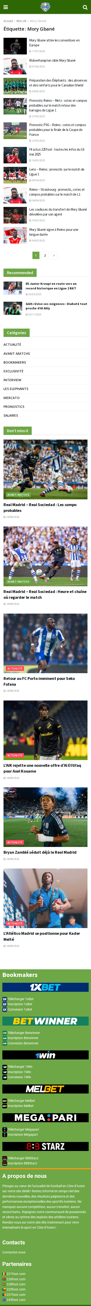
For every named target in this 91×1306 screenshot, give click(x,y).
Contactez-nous (13, 1252)
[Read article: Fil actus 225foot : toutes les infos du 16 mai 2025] (15, 155)
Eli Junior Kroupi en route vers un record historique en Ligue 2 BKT (51, 286)
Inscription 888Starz (22, 1163)
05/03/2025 (35, 294)
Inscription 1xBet (19, 1004)
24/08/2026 (12, 517)
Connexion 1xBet (19, 1009)
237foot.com (16, 1294)
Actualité (12, 344)
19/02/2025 (38, 220)
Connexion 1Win (19, 1077)
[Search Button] (85, 7)
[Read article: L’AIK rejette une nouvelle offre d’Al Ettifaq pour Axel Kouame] (46, 730)
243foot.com (16, 1300)
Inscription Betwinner (22, 1038)
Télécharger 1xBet (20, 999)
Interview (12, 380)
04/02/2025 (38, 240)
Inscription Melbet (20, 1106)
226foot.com (16, 1279)
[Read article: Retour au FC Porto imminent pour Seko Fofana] (46, 643)
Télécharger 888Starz (22, 1158)
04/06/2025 (38, 91)
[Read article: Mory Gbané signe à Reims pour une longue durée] (15, 235)
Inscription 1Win (19, 1072)
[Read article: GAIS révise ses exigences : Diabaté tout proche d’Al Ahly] (13, 308)
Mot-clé (21, 21)
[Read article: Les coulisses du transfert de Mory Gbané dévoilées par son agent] (15, 215)
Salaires (11, 415)
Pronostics (14, 406)
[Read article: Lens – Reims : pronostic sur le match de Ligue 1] (15, 175)
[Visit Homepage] (45, 7)
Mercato (12, 398)
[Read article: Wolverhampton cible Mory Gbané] (15, 66)
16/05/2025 (38, 160)
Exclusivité (14, 371)
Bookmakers (15, 362)
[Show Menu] (6, 7)
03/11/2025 (35, 314)
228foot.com (16, 1284)
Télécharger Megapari (23, 1129)
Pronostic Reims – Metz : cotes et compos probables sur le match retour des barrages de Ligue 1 (58, 105)
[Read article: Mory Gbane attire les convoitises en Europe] (15, 46)
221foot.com (16, 1274)
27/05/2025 (38, 116)
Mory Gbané (38, 21)
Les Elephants (16, 389)
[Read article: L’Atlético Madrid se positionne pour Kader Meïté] (46, 898)
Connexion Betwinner (22, 1043)
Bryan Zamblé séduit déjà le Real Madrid (40, 852)
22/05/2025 (38, 140)
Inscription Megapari (22, 1134)
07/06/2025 (38, 66)
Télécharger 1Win (19, 1066)
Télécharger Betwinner (23, 1033)
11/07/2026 (38, 51)
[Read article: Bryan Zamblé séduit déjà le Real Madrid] (46, 817)
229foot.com (16, 1289)
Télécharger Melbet (21, 1101)
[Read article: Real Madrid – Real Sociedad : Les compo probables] (46, 469)
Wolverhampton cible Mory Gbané (52, 60)
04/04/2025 (38, 200)
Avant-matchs (17, 353)
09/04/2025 (38, 180)
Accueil (8, 21)
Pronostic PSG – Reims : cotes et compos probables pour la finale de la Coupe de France (57, 130)
